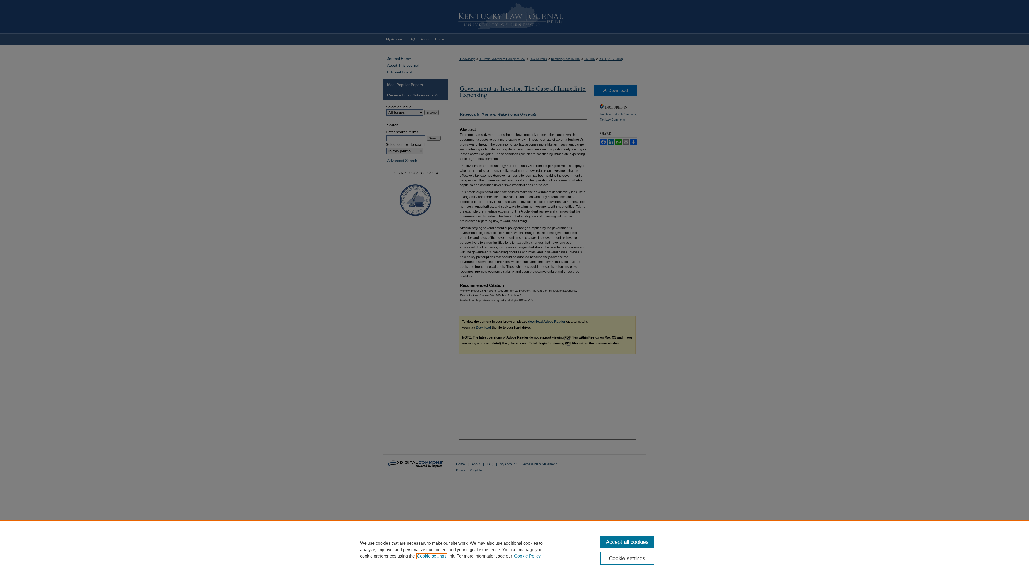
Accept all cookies (627, 542)
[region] (514, 549)
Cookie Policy (527, 556)
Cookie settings (431, 556)
